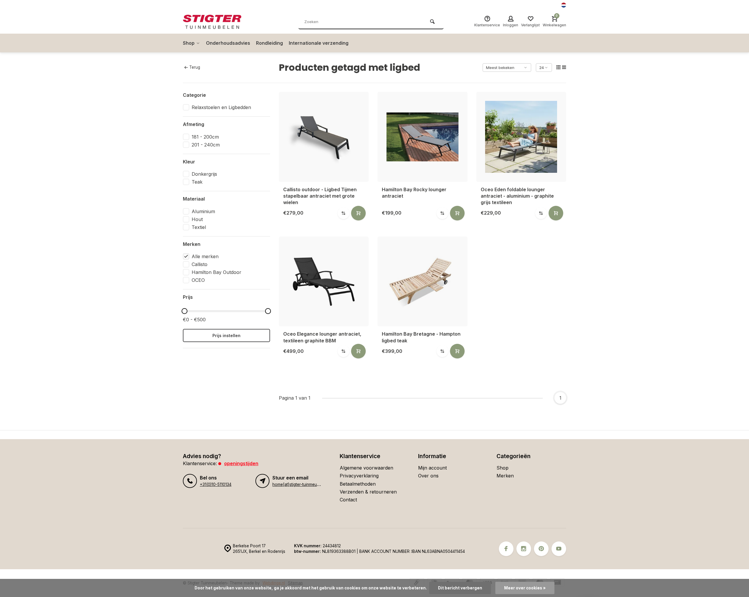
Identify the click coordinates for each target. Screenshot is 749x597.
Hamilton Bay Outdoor (216, 272)
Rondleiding (269, 43)
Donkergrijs (204, 174)
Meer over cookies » (525, 588)
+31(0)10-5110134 (215, 484)
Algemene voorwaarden (366, 468)
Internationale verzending (318, 43)
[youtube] (559, 548)
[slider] (184, 311)
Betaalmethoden (358, 484)
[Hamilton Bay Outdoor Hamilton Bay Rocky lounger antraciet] (422, 137)
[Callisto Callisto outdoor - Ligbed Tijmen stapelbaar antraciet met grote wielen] (324, 137)
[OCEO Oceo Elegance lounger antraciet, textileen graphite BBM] (324, 282)
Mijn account (432, 468)
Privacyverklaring (359, 476)
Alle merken (205, 256)
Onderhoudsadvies (228, 43)
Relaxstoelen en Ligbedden (221, 107)
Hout (197, 219)
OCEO (198, 280)
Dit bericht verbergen (460, 588)
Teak (197, 182)
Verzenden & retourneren (368, 492)
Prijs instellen (226, 335)
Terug (194, 67)
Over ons (428, 476)
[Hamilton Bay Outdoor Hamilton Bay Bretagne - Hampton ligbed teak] (422, 282)
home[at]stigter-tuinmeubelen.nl (301, 484)
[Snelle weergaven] (358, 213)
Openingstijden (241, 463)
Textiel (199, 227)
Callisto (199, 264)
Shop (189, 43)
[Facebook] (506, 548)
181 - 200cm (205, 137)
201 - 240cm (206, 145)
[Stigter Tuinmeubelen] (218, 22)
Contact (348, 500)
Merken (505, 476)
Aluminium (203, 211)
